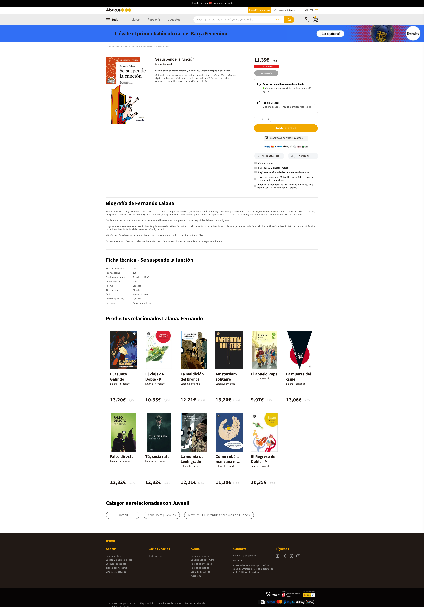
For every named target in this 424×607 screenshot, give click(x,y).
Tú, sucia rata (157, 457)
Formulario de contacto (245, 555)
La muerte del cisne (298, 376)
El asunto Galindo (118, 376)
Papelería (154, 19)
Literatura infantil (130, 46)
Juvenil (168, 46)
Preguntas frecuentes (201, 556)
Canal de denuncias (200, 572)
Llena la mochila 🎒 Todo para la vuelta (212, 3)
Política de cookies (200, 568)
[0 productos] (315, 21)
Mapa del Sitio (147, 603)
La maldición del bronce (192, 376)
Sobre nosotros (113, 556)
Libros (136, 19)
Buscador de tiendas (116, 564)
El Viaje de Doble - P (154, 376)
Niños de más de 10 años (151, 46)
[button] (306, 20)
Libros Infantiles (113, 46)
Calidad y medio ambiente (119, 560)
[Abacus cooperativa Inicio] (119, 11)
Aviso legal (196, 576)
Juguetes (174, 19)
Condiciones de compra (202, 560)
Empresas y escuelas (116, 572)
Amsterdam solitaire (226, 376)
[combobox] (229, 20)
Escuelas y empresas (259, 10)
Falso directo (122, 457)
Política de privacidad (201, 564)
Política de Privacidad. (249, 572)
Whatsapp (238, 560)
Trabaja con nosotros (116, 568)
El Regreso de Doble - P (263, 459)
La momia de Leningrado (192, 459)
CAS (316, 10)
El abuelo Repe (264, 374)
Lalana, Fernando (164, 64)
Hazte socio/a (155, 556)
